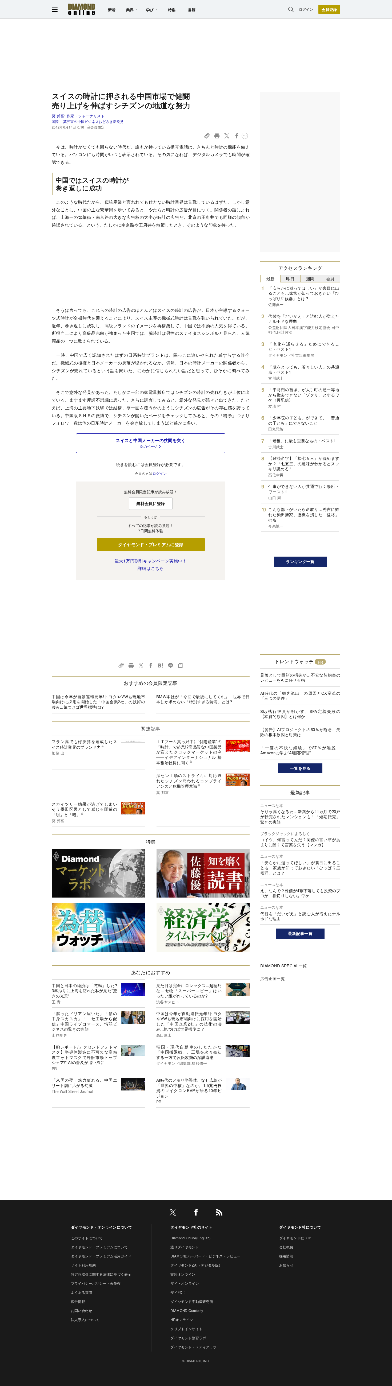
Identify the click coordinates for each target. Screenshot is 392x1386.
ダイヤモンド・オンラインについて (101, 1227)
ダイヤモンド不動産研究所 (191, 1301)
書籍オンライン (182, 1274)
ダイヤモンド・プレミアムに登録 (150, 544)
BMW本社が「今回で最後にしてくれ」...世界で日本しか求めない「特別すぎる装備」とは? (203, 699)
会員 (330, 278)
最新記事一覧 (300, 933)
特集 (172, 9)
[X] (172, 1213)
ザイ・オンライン (184, 1283)
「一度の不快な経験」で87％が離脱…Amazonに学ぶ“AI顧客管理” (300, 750)
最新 (270, 278)
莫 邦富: (78, 115)
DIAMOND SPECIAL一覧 (283, 965)
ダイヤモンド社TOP (295, 1237)
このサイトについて (87, 1237)
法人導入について (85, 1319)
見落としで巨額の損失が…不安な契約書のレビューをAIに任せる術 (300, 677)
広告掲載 (78, 1301)
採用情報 (286, 1256)
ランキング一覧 (300, 561)
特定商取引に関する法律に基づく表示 (101, 1274)
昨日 (290, 278)
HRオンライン (181, 1319)
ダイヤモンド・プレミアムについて (99, 1246)
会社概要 (286, 1246)
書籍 (192, 9)
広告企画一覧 (272, 978)
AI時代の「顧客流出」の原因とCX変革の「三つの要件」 (300, 695)
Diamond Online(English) (190, 1237)
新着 (112, 9)
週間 (310, 278)
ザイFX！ (178, 1292)
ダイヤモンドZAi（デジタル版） (196, 1265)
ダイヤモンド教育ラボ (188, 1337)
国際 (55, 121)
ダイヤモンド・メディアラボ (193, 1346)
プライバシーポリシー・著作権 (96, 1283)
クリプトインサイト (186, 1328)
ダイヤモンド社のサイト (191, 1227)
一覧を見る (300, 768)
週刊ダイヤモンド (184, 1246)
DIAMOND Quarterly (186, 1310)
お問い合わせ (81, 1310)
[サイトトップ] (81, 9)
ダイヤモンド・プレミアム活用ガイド (101, 1256)
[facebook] (196, 1213)
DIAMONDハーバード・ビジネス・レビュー (205, 1256)
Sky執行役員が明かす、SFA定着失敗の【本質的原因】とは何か (300, 713)
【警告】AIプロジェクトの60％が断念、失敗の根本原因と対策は (300, 732)
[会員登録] (329, 9)
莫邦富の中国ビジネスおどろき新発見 (93, 121)
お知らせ (286, 1265)
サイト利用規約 (83, 1265)
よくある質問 (81, 1292)
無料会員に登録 (150, 503)
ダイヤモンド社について (300, 1227)
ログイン (306, 9)
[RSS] (219, 1213)
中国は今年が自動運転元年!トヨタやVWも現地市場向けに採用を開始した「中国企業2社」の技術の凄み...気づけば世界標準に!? (98, 702)
